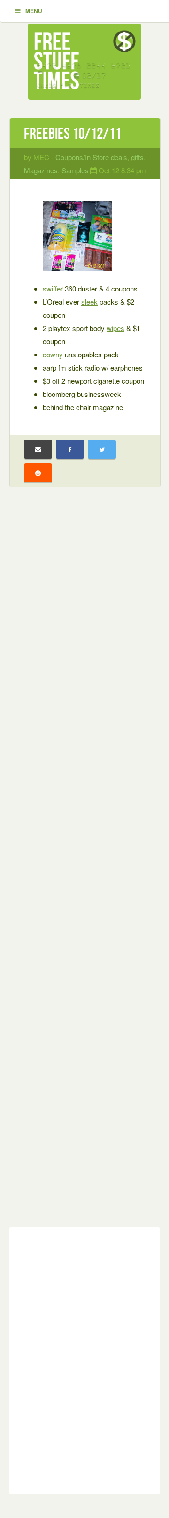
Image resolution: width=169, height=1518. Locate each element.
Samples (75, 170)
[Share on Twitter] (102, 449)
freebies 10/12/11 (72, 133)
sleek (89, 302)
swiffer (53, 288)
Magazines (41, 170)
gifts (137, 157)
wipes (115, 328)
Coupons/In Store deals (91, 157)
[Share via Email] (38, 449)
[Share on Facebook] (70, 449)
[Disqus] (84, 1359)
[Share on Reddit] (38, 472)
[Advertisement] (84, 864)
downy (53, 354)
